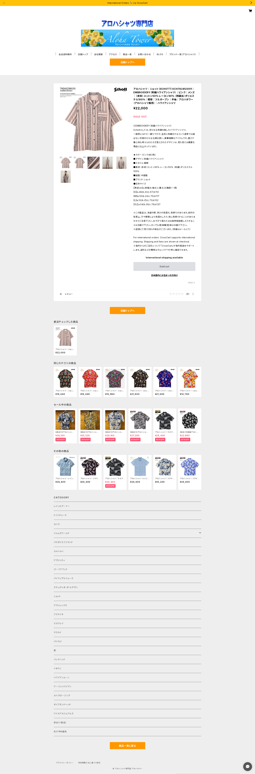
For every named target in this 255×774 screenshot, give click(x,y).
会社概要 (98, 54)
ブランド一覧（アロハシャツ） (182, 54)
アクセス (113, 54)
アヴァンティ (59, 560)
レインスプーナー (62, 506)
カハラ (57, 524)
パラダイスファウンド (63, 542)
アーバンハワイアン (62, 686)
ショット (57, 596)
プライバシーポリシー (64, 763)
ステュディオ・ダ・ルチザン (66, 587)
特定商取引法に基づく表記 (89, 763)
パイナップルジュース (63, 578)
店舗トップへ (128, 62)
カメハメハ (59, 551)
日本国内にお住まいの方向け (164, 275)
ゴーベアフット (61, 569)
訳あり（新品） (60, 722)
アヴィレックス (60, 605)
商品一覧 (127, 54)
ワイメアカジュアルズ (63, 713)
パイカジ (58, 641)
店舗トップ (83, 54)
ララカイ (57, 632)
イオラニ (58, 668)
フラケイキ (58, 614)
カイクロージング (62, 695)
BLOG (160, 54)
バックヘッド (59, 659)
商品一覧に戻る (127, 745)
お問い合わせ (144, 54)
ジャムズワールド (61, 533)
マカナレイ (59, 623)
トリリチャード (60, 515)
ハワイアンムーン (61, 677)
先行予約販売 (60, 731)
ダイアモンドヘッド (62, 704)
